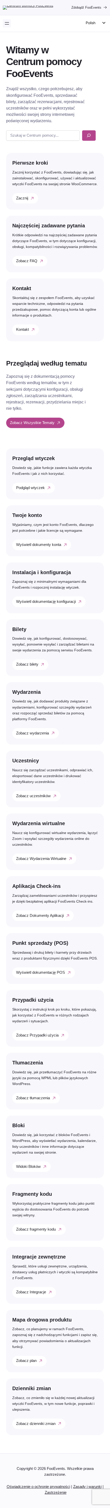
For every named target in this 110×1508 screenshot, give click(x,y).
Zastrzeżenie (56, 1492)
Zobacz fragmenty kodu (36, 1229)
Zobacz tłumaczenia (33, 1098)
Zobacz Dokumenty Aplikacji (40, 916)
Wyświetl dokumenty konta (38, 545)
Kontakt (22, 329)
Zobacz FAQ (26, 261)
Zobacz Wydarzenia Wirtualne (41, 859)
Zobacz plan (26, 1361)
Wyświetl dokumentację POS (40, 972)
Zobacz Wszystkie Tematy (32, 423)
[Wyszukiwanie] (89, 135)
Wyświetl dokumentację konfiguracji (46, 602)
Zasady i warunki (87, 1487)
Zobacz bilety (27, 664)
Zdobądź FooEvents (86, 7)
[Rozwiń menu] (7, 23)
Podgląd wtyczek (30, 488)
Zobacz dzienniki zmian (36, 1424)
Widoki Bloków (28, 1167)
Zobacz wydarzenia (32, 733)
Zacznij (22, 198)
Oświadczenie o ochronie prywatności (38, 1487)
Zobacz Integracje (31, 1292)
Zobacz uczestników (33, 796)
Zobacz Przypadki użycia (37, 1035)
